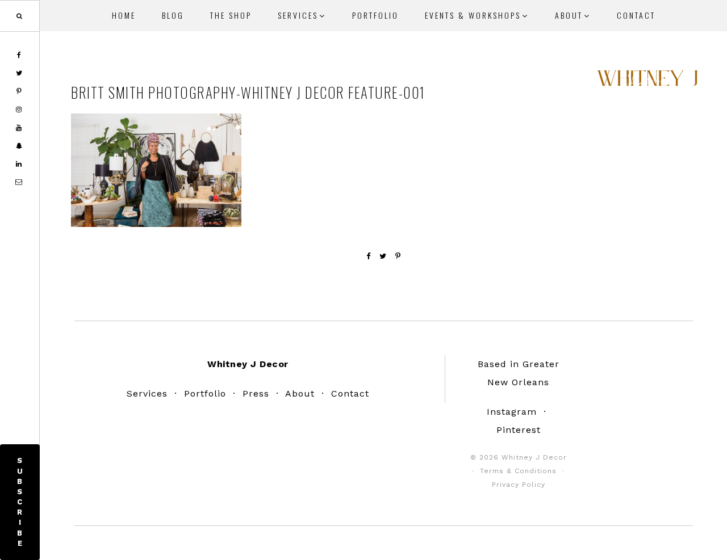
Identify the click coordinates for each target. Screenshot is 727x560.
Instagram (512, 411)
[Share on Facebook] (368, 256)
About (300, 393)
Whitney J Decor (647, 82)
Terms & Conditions (518, 471)
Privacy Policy (518, 485)
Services (147, 393)
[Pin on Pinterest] (398, 256)
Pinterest (518, 429)
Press (256, 393)
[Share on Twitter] (383, 256)
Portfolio (205, 393)
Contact (350, 393)
